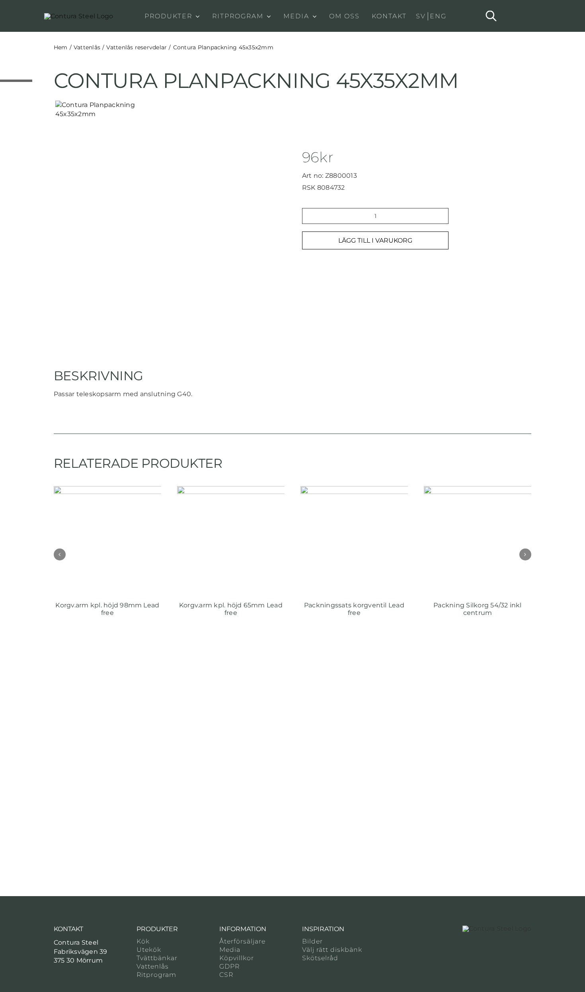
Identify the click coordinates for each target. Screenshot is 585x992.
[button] (60, 554)
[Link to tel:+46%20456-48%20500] (69, 974)
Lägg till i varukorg (375, 240)
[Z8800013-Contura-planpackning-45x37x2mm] (116, 109)
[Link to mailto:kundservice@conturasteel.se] (56, 974)
